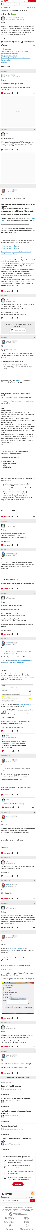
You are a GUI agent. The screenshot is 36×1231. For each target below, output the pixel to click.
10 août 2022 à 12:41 (10, 818)
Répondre (12, 1077)
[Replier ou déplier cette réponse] (34, 71)
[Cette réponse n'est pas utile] (17, 93)
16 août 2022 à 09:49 (10, 908)
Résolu (14, 14)
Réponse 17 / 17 (5, 1051)
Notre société (20, 1207)
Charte (3, 1210)
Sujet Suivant (30, 7)
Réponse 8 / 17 (5, 593)
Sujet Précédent (6, 7)
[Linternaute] (9, 1222)
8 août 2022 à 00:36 (10, 135)
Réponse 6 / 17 (5, 521)
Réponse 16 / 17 (5, 1022)
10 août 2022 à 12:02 (10, 761)
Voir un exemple (30, 1197)
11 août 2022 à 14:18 (10, 886)
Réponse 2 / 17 (5, 129)
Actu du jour (5, 1197)
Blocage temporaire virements (9, 54)
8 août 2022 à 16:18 (10, 343)
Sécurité (12, 4)
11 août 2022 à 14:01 (10, 863)
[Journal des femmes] (9, 1218)
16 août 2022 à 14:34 (10, 937)
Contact (30, 1207)
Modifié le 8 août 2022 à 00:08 (13, 77)
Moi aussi (17, 41)
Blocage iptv (4, 62)
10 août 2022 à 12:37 (11, 801)
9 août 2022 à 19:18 (10, 555)
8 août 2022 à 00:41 (10, 191)
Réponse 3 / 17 (5, 186)
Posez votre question (29, 41)
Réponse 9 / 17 (5, 638)
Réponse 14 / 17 (5, 903)
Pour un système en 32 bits (10, 246)
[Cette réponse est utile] (12, 93)
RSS (6, 1210)
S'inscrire (18, 1184)
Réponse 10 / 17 (5, 756)
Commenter (6, 93)
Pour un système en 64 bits (10, 248)
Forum (6, 4)
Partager (5, 45)
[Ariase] (9, 1229)
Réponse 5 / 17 (5, 337)
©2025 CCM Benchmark (29, 1210)
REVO (17, 380)
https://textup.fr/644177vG (24, 704)
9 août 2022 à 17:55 (10, 526)
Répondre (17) (7, 41)
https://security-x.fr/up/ (22, 498)
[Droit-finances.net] (26, 1222)
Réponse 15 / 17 (5, 932)
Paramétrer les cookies (24, 1209)
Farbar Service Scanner (15, 948)
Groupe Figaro (20, 1210)
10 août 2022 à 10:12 (11, 737)
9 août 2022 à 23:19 (10, 644)
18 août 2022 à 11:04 (10, 1028)
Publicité (26, 1207)
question (33, 1)
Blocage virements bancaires (9, 56)
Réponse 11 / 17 (5, 812)
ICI (12, 979)
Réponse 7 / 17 (5, 549)
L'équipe (15, 1207)
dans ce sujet (24, 1067)
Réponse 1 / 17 (5, 71)
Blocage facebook (6, 60)
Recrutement (5, 1209)
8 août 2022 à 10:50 (10, 301)
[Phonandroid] (26, 1229)
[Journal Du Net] (26, 1218)
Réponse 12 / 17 (5, 857)
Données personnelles (13, 1209)
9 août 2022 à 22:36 (10, 598)
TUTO (2, 382)
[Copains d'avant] (9, 1225)
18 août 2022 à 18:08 (19, 19)
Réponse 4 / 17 (5, 295)
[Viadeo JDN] (26, 1225)
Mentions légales (12, 1210)
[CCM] (6, 1)
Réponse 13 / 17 (5, 880)
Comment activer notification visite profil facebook (15, 58)
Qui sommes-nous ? (8, 1207)
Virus (17, 4)
